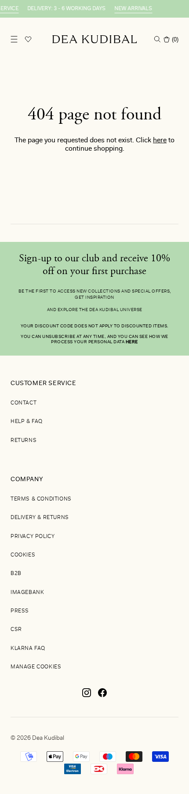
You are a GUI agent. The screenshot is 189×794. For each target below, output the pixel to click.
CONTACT (23, 403)
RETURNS (23, 440)
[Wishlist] (28, 39)
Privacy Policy (33, 536)
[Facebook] (102, 696)
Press (20, 611)
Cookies (23, 555)
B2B (16, 573)
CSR (16, 629)
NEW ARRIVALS (131, 8)
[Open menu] (14, 39)
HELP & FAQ (27, 421)
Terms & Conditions (41, 499)
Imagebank (27, 592)
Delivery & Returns (40, 517)
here (160, 140)
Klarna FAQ (28, 648)
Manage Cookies (36, 667)
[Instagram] (86, 696)
